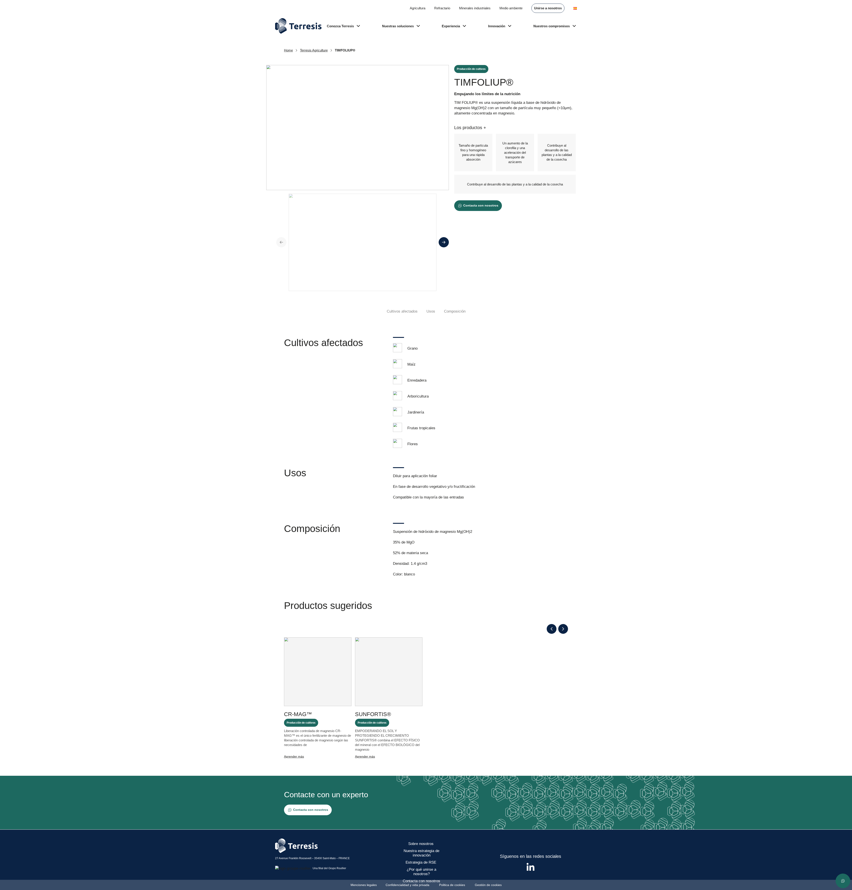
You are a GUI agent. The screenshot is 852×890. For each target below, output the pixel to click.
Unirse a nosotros (548, 8)
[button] (551, 629)
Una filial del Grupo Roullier (329, 868)
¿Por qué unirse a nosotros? (421, 871)
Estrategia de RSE (421, 862)
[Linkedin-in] (530, 867)
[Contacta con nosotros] (843, 881)
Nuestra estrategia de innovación (421, 853)
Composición (454, 311)
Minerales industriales (475, 8)
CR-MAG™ (298, 714)
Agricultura (417, 8)
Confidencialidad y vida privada (408, 885)
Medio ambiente (511, 8)
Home (288, 50)
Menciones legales (364, 885)
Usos (430, 311)
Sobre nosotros (421, 844)
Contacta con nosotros (421, 881)
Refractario (442, 8)
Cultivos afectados (402, 311)
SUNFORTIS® (373, 714)
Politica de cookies (452, 885)
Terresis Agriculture (314, 50)
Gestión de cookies (488, 885)
